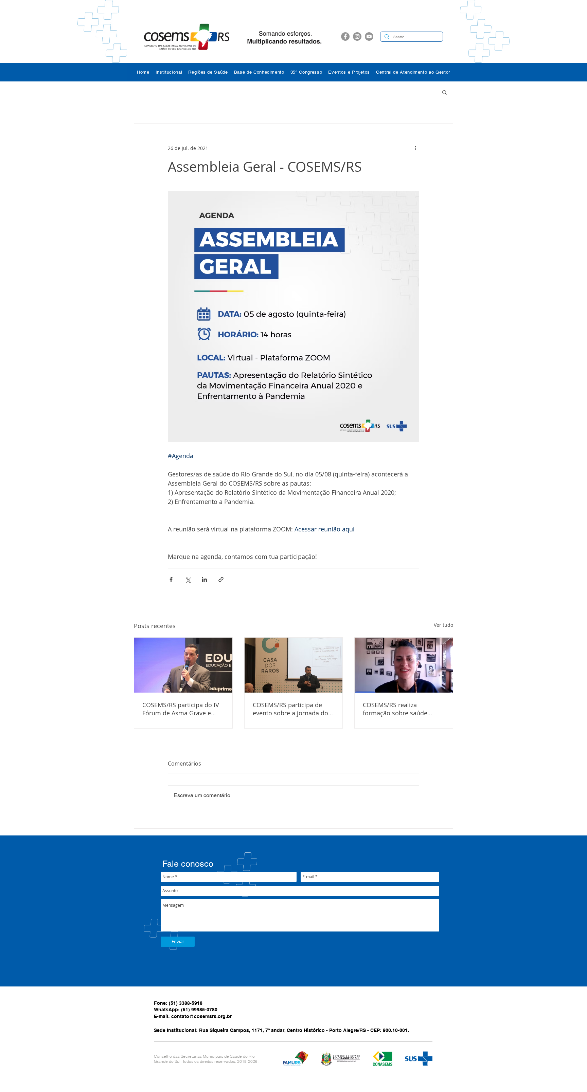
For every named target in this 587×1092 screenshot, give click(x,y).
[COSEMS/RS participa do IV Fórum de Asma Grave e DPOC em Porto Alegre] (183, 665)
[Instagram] (357, 36)
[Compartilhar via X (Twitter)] (187, 579)
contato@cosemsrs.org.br (201, 1016)
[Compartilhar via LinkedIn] (204, 579)
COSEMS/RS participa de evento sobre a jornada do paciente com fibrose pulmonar (290, 709)
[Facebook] (345, 36)
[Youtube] (369, 36)
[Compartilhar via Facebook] (171, 579)
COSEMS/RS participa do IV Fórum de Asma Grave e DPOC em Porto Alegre (180, 709)
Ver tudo (443, 625)
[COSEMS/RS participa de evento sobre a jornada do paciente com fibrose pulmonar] (294, 665)
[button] (169, 72)
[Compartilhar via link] (221, 579)
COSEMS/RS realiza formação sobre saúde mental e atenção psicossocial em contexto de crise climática (403, 709)
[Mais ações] (415, 148)
